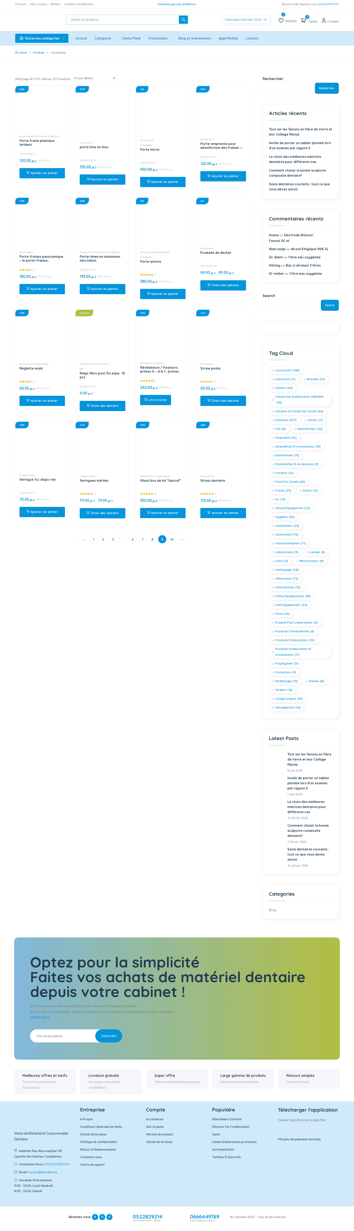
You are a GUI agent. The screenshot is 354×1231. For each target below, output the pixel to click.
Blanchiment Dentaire (227, 1119)
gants (310, 490)
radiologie (286, 681)
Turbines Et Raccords (226, 1157)
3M (81, 368)
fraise (283, 490)
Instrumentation (290, 543)
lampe (317, 552)
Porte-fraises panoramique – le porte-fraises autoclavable (41, 258)
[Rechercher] (183, 20)
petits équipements (293, 596)
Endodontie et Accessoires (94, 363)
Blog (272, 910)
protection (285, 672)
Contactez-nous (91, 1157)
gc (280, 499)
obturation (286, 578)
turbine (283, 690)
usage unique (289, 699)
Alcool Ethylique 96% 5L (310, 249)
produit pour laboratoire (296, 622)
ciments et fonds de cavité (299, 411)
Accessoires (86, 142)
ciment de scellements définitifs (299, 399)
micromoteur (312, 561)
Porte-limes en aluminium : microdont (100, 258)
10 (172, 539)
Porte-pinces (150, 261)
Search (269, 295)
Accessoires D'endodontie (34, 363)
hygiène (284, 517)
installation (287, 526)
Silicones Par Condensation (155, 476)
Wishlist (55, 4)
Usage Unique (27, 475)
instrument (286, 534)
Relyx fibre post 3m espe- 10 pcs (102, 375)
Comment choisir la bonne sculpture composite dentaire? (297, 172)
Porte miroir (150, 149)
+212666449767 (328, 4)
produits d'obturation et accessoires (293, 652)
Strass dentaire (212, 481)
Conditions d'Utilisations (78, 4)
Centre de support (92, 1164)
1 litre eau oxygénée (304, 257)
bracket (316, 379)
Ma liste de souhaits (159, 1134)
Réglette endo (31, 368)
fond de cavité (290, 482)
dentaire (285, 420)
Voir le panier (155, 1126)
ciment (284, 388)
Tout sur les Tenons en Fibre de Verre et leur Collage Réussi (300, 131)
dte (280, 429)
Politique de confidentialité (98, 1142)
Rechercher (273, 78)
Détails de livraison (93, 1134)
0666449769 (204, 1216)
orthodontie (287, 587)
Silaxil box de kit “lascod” (160, 481)
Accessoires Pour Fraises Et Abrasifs (39, 136)
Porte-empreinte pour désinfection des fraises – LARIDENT (221, 146)
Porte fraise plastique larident (36, 143)
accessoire (287, 370)
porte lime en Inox (94, 147)
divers (315, 420)
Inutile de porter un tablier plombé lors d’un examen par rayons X (300, 145)
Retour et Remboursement (98, 1149)
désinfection (310, 429)
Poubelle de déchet (215, 253)
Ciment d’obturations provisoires (234, 1142)
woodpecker (288, 707)
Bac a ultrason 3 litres (303, 265)
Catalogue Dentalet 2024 (243, 19)
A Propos (20, 4)
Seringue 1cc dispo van (37, 480)
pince (282, 614)
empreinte (286, 438)
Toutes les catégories (42, 38)
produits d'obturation (294, 640)
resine (316, 681)
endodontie (287, 455)
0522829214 (147, 1216)
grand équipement (292, 508)
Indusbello (146, 145)
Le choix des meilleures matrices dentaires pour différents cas (295, 159)
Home (23, 52)
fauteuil (284, 473)
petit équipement (291, 605)
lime (281, 561)
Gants (216, 1134)
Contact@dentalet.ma (42, 1172)
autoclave (285, 379)
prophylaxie (287, 663)
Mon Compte (39, 4)
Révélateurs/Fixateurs (152, 363)
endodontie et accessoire (296, 464)
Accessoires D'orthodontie (155, 252)
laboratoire (286, 552)
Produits (38, 52)
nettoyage (287, 570)
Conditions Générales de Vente (101, 1126)
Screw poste (210, 368)
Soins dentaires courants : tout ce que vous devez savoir (299, 186)
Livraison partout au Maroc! (177, 4)
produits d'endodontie (294, 631)
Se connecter (155, 1119)
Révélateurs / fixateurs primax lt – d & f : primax (159, 369)
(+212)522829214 (56, 1164)
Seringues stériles (94, 481)
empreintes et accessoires (298, 446)
